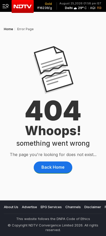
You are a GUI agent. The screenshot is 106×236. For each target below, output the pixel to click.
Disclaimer (92, 207)
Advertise (29, 207)
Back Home (53, 167)
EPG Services (51, 207)
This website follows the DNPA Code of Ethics (53, 219)
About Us (11, 207)
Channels (73, 207)
